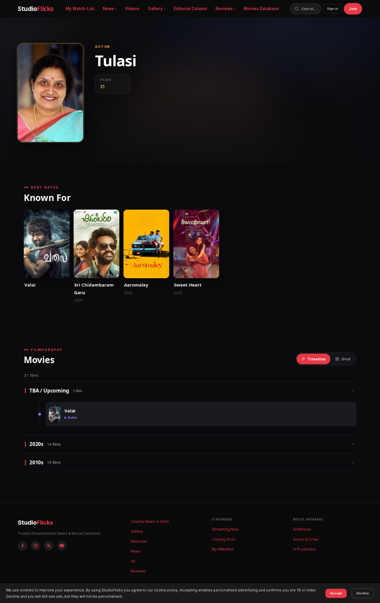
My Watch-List (80, 8)
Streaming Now (225, 529)
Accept (336, 593)
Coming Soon (223, 539)
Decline (363, 593)
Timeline (317, 359)
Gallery (155, 8)
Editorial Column (190, 8)
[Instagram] (35, 545)
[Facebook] (22, 545)
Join (353, 8)
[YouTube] (61, 545)
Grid (345, 359)
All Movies (302, 529)
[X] (48, 545)
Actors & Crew (305, 539)
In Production (304, 549)
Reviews (224, 8)
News (108, 8)
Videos (132, 8)
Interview (139, 541)
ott (133, 561)
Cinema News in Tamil (150, 521)
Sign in (332, 9)
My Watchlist (222, 549)
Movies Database (261, 8)
